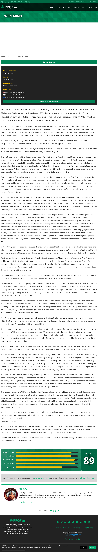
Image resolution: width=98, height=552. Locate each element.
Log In (86, 1)
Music (69, 7)
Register (94, 1)
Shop (95, 7)
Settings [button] (83, 548)
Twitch (90, 7)
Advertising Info (76, 528)
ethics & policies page (87, 478)
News (64, 7)
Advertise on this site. (72, 539)
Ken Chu (12, 56)
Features (76, 7)
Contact (79, 1)
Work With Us (66, 528)
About (72, 1)
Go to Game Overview (50, 101)
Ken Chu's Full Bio (26, 502)
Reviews (58, 7)
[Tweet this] (51, 511)
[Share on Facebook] (53, 511)
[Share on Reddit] (55, 511)
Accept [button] (92, 548)
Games (52, 7)
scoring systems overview (42, 478)
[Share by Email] (58, 511)
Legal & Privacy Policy (89, 528)
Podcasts (83, 7)
